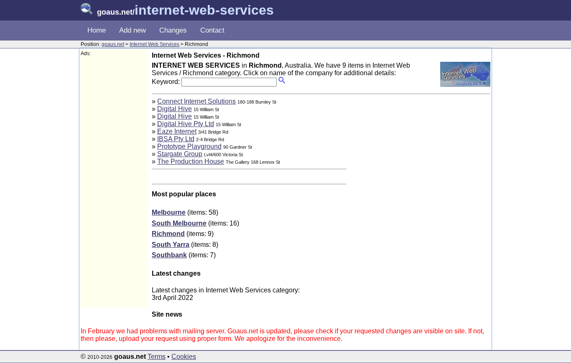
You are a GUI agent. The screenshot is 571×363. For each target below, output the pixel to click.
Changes (173, 30)
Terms (157, 356)
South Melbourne (179, 223)
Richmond (168, 233)
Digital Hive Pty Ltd (185, 123)
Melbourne (169, 212)
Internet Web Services (154, 44)
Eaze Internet (176, 131)
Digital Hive (174, 108)
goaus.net (113, 44)
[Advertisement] (114, 182)
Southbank (169, 255)
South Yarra (170, 244)
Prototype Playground (189, 146)
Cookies (183, 356)
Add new (132, 30)
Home (96, 30)
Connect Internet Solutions (196, 101)
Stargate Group (179, 153)
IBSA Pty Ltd (175, 138)
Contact (212, 30)
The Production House (190, 161)
